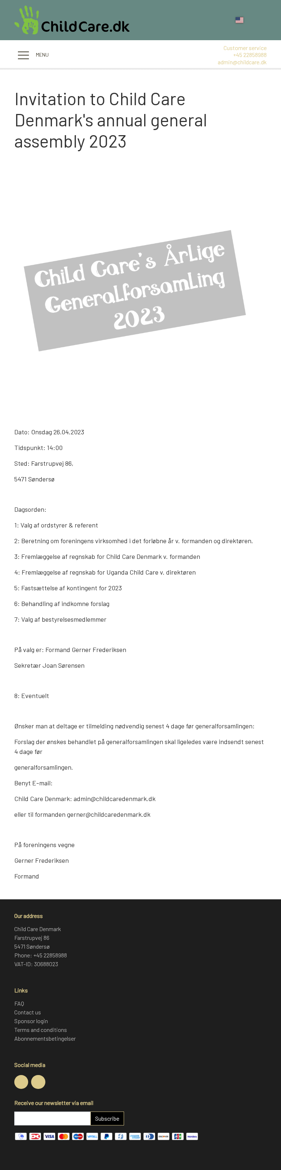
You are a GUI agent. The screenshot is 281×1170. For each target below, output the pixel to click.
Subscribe (107, 1118)
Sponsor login (31, 1020)
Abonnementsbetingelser (45, 1038)
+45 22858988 (250, 54)
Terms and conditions (40, 1029)
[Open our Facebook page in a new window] (21, 1082)
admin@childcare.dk (242, 61)
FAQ (19, 1003)
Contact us (27, 1012)
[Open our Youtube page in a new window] (38, 1082)
